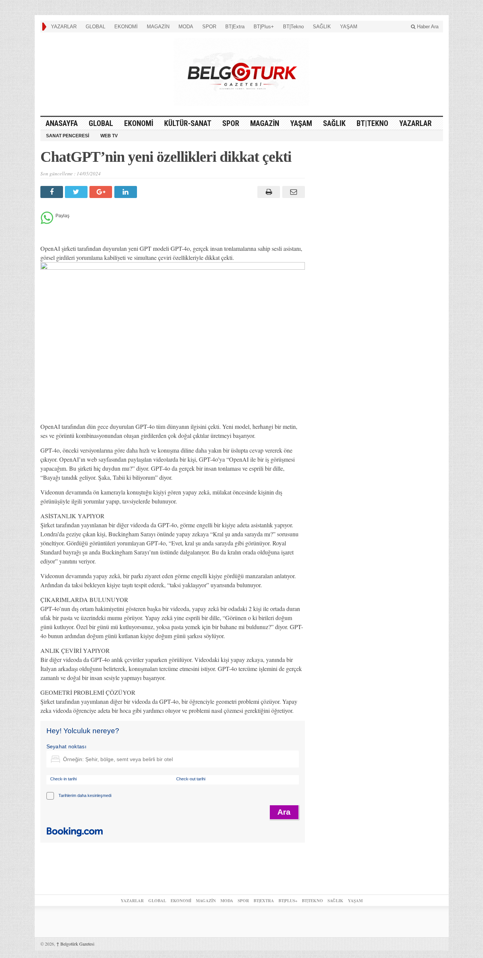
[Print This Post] (267, 192)
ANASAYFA (62, 123)
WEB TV (109, 135)
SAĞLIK (322, 26)
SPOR (209, 26)
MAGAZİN (158, 26)
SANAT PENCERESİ (67, 135)
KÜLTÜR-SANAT (187, 123)
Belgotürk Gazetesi (75, 944)
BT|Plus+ (264, 26)
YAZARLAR (64, 26)
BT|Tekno (293, 26)
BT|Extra (235, 26)
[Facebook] (52, 192)
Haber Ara (426, 26)
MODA (185, 26)
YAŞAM (348, 26)
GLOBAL (95, 26)
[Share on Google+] (101, 192)
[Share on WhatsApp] (47, 222)
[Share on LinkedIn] (126, 192)
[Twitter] (77, 192)
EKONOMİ (126, 26)
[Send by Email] (292, 192)
